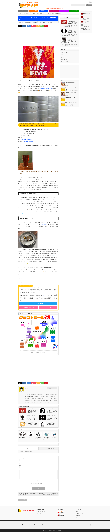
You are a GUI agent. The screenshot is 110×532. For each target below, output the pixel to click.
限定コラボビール (64, 59)
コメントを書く (42, 22)
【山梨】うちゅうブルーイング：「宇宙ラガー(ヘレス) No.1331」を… (52, 424)
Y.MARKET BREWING (27, 139)
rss (89, 2)
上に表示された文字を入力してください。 (38, 483)
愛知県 (35, 22)
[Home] (20, 13)
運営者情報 (78, 515)
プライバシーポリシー (79, 513)
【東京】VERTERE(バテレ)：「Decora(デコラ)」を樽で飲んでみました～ (29, 494)
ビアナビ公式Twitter (39, 303)
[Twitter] (91, 525)
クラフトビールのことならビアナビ (31, 524)
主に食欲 (39, 513)
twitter (91, 2)
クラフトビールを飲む (41, 511)
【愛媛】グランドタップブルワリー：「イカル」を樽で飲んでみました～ (32, 424)
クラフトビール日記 (33, 10)
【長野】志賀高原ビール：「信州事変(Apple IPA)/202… (46, 439)
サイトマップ (78, 517)
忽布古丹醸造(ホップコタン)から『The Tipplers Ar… (22, 439)
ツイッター (45, 295)
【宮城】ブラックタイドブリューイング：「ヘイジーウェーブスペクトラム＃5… (32, 418)
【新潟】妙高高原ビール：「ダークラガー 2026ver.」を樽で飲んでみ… (32, 411)
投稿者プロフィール (52, 388)
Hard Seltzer (64, 10)
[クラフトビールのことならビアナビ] (28, 7)
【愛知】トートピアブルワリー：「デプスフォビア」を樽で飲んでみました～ (52, 411)
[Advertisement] (38, 36)
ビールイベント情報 (74, 10)
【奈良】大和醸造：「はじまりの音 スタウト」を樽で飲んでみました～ (52, 418)
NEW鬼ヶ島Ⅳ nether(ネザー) (45, 88)
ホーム (23, 10)
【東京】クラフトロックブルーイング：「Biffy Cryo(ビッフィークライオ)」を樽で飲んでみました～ (48, 494)
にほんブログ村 (48, 307)
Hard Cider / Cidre (53, 10)
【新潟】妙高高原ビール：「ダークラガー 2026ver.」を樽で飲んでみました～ (73, 22)
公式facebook (43, 224)
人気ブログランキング (29, 307)
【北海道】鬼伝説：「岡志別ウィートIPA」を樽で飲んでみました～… (38, 440)
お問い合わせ (78, 511)
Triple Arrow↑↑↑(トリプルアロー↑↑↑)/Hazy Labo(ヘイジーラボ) (86, 18)
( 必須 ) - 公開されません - (25, 461)
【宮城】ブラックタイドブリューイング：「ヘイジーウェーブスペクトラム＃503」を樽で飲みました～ (69, 41)
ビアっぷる (50, 22)
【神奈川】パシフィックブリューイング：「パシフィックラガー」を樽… (54, 440)
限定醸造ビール (43, 10)
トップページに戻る (22, 499)
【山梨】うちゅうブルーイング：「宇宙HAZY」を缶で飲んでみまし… (30, 440)
